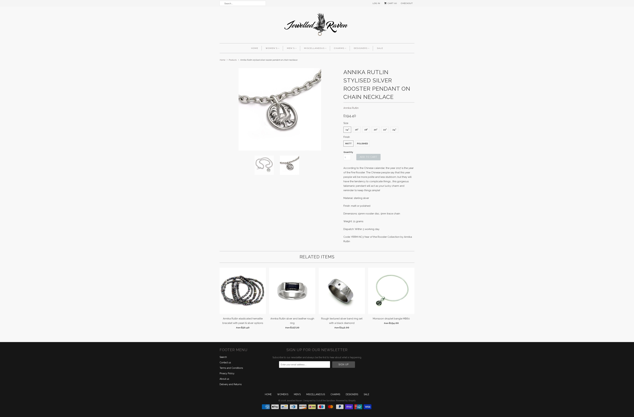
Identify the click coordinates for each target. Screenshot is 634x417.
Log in (376, 3)
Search (223, 357)
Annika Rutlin (351, 107)
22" (385, 129)
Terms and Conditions (231, 368)
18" (366, 129)
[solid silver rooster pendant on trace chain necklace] (280, 109)
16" (356, 129)
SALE (380, 48)
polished (362, 143)
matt (348, 143)
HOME (254, 48)
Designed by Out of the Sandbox (319, 400)
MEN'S (291, 48)
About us (224, 379)
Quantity (348, 152)
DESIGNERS (361, 48)
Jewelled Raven (294, 400)
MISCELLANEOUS (314, 48)
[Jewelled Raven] (317, 26)
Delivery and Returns (231, 384)
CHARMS (339, 48)
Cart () (392, 3)
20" (375, 129)
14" (347, 129)
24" (394, 129)
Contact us (225, 362)
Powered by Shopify (346, 400)
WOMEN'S (272, 48)
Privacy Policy (227, 373)
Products (233, 60)
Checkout (407, 3)
